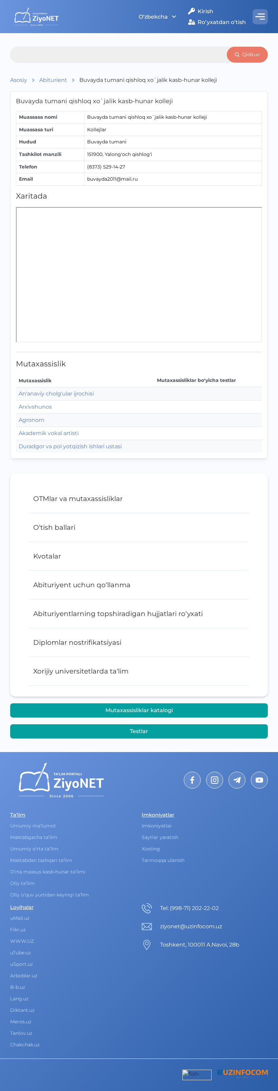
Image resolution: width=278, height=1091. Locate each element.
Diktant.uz (22, 1010)
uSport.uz (21, 964)
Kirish (205, 11)
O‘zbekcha (153, 17)
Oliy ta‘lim (22, 883)
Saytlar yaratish (160, 837)
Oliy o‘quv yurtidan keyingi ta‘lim (49, 895)
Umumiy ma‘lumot (33, 826)
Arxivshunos (35, 407)
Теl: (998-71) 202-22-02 (189, 908)
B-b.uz (17, 987)
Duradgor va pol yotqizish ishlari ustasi (70, 446)
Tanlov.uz (21, 1033)
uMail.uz (19, 918)
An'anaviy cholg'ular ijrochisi (56, 393)
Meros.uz (20, 1022)
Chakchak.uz (25, 1045)
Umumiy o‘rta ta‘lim (34, 849)
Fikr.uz (18, 930)
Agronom (31, 420)
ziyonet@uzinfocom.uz (191, 926)
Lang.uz (19, 999)
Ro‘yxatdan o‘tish (222, 22)
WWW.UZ (22, 941)
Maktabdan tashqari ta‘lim (41, 860)
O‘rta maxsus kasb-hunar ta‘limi (47, 872)
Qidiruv (251, 54)
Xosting (151, 849)
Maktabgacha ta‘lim (33, 837)
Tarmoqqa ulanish (163, 860)
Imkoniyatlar (157, 826)
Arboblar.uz (23, 976)
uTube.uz (20, 953)
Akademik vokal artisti (49, 433)
